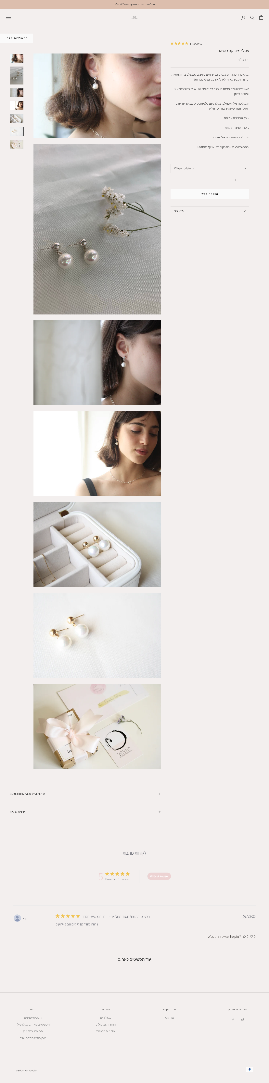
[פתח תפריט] (8, 17)
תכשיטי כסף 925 (33, 1031)
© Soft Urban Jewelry (26, 1070)
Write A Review (159, 876)
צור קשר (169, 1017)
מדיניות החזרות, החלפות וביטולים (27, 794)
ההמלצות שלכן (17, 38)
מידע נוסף (179, 210)
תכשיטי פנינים (33, 1017)
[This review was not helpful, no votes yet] (251, 936)
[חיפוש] (252, 17)
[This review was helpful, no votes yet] (244, 936)
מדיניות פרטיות (18, 812)
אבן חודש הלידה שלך (33, 1038)
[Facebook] (233, 1019)
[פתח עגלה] (261, 17)
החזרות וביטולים (106, 1024)
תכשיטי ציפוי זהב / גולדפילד (33, 1024)
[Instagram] (242, 1019)
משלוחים (105, 1017)
